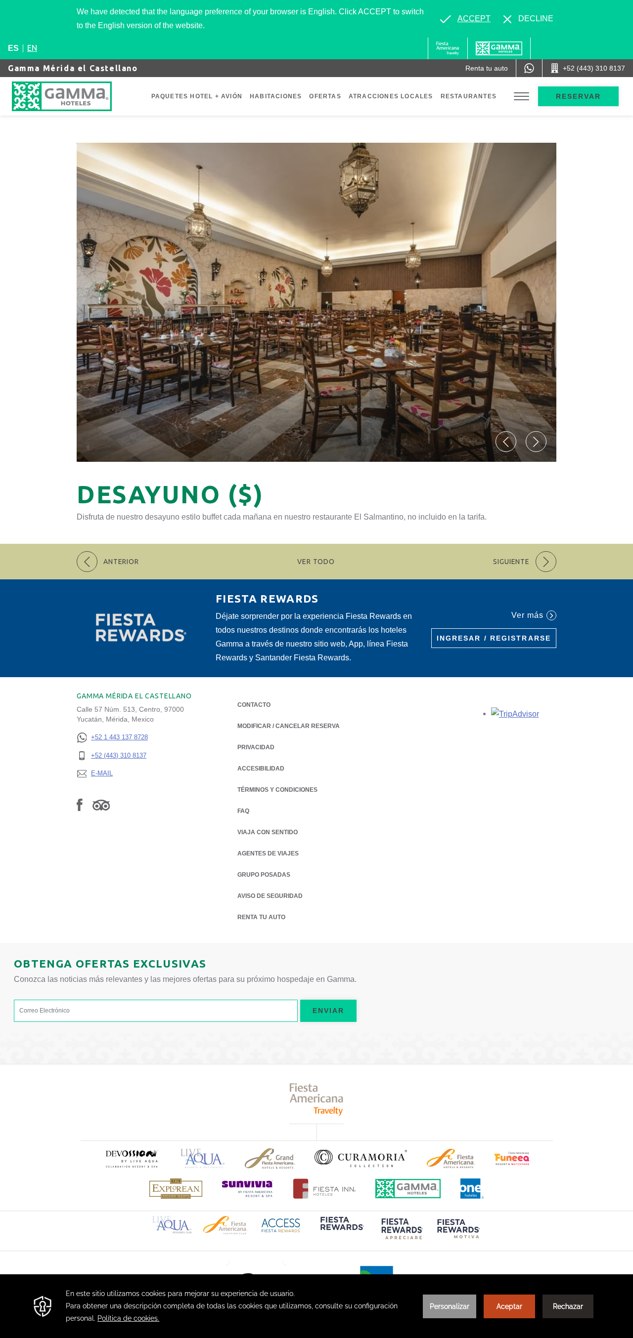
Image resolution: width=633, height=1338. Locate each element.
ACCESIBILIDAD (260, 768)
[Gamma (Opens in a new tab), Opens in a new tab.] (447, 48)
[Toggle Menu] (521, 96)
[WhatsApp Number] (529, 68)
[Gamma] (499, 48)
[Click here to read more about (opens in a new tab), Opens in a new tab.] (131, 1158)
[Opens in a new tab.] (515, 713)
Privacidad (255, 747)
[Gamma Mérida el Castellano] (72, 96)
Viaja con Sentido (267, 832)
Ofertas (325, 96)
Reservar (578, 96)
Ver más (527, 615)
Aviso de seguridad (270, 895)
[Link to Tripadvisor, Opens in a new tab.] (101, 804)
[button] (506, 441)
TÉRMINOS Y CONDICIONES (277, 789)
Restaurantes (469, 96)
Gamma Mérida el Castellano (73, 68)
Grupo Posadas (263, 874)
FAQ (243, 811)
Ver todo (316, 562)
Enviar (329, 1010)
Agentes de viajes (268, 853)
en (32, 47)
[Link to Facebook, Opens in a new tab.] (80, 804)
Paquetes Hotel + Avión (196, 96)
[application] (316, 1306)
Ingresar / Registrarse (494, 638)
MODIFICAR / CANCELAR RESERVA (288, 726)
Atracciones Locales (391, 96)
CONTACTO (254, 704)
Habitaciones (276, 96)
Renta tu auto (261, 917)
